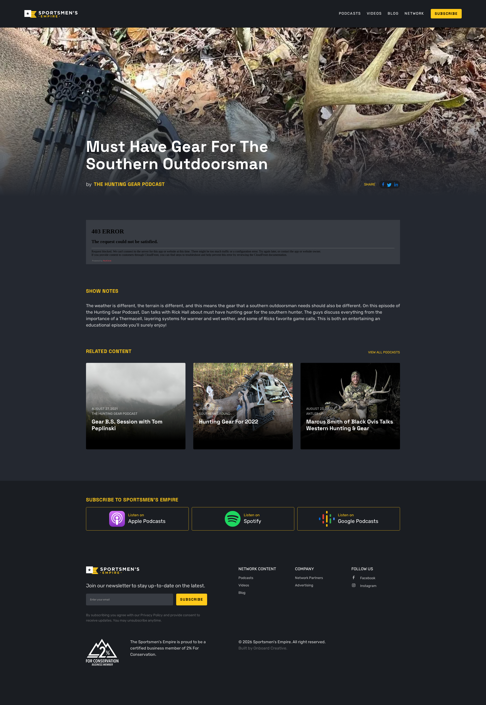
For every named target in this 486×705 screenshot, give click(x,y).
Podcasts (350, 13)
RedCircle (107, 261)
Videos (374, 13)
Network (414, 13)
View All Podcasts (384, 352)
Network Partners (309, 578)
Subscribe (446, 13)
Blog (393, 13)
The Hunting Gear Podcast (129, 184)
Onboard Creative (269, 648)
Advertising (304, 585)
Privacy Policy (151, 615)
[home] (51, 14)
